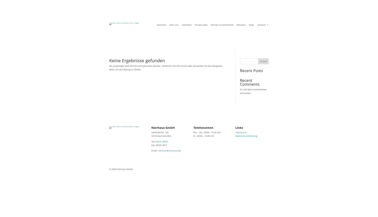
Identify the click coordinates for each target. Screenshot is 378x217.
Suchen (263, 61)
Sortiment (187, 25)
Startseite (161, 25)
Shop (251, 25)
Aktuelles (241, 25)
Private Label (201, 25)
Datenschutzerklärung (246, 136)
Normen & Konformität (222, 25)
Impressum (241, 132)
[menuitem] (263, 25)
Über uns (174, 25)
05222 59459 (161, 141)
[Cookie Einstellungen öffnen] (22, 215)
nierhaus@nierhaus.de (169, 150)
